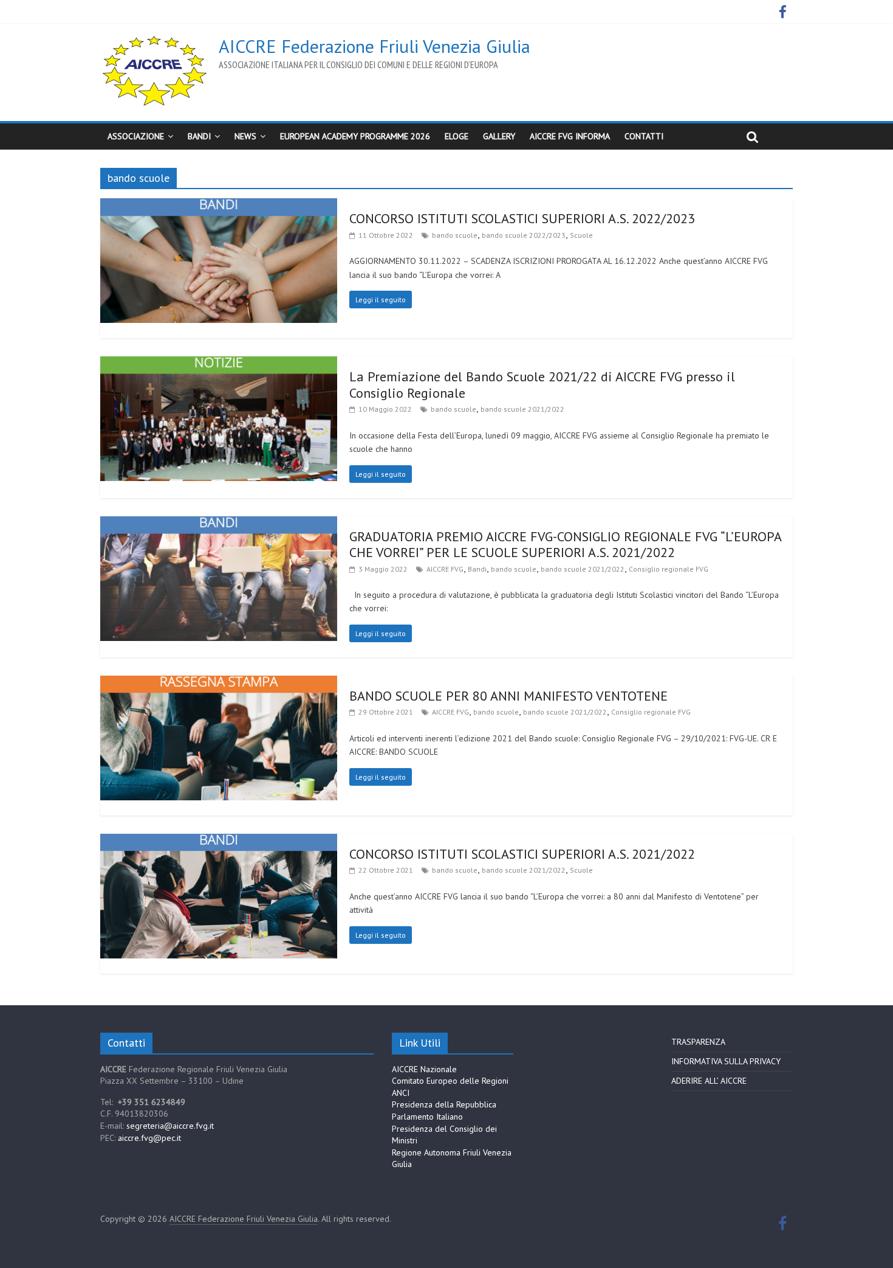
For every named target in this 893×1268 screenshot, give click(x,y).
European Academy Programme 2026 (355, 136)
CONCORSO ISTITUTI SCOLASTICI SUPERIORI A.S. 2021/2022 (522, 853)
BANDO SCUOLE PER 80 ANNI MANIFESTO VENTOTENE (508, 695)
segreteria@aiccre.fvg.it (170, 1125)
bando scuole (454, 235)
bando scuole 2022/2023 (524, 235)
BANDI (199, 136)
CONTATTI (643, 136)
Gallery (499, 136)
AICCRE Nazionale (424, 1069)
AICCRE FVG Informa (570, 136)
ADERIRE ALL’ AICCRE (709, 1080)
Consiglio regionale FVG (668, 568)
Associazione (136, 136)
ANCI (400, 1092)
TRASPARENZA (698, 1041)
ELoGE (456, 136)
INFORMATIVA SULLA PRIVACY (726, 1061)
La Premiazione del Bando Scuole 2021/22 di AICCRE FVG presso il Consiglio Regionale (542, 384)
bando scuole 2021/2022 (522, 409)
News (245, 136)
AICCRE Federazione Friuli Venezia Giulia (374, 46)
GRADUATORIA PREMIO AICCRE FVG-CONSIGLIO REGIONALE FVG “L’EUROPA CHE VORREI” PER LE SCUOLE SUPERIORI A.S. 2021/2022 (565, 544)
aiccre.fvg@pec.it (149, 1137)
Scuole (581, 235)
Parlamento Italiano (427, 1116)
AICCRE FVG (445, 568)
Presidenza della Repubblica (444, 1104)
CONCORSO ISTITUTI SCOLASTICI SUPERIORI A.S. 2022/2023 (522, 218)
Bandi (477, 568)
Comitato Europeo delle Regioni (450, 1080)
